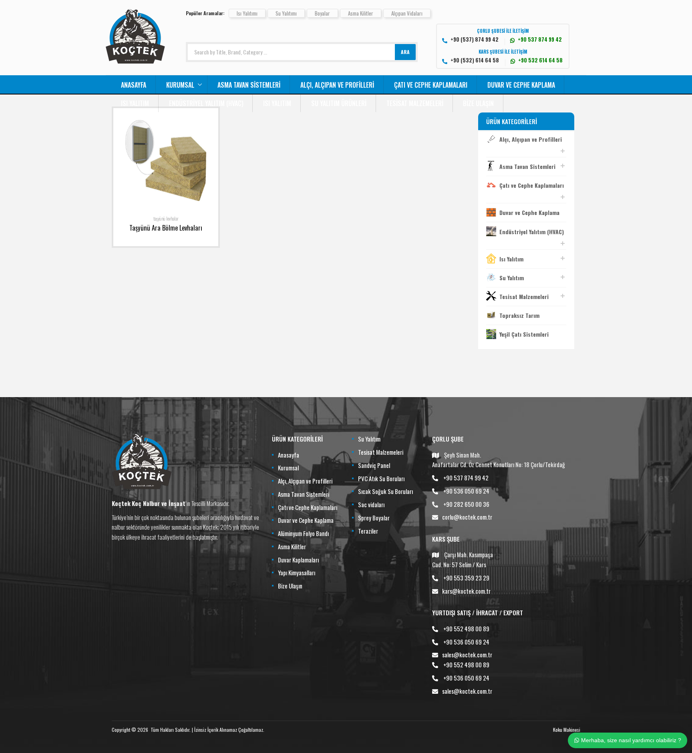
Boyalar (322, 13)
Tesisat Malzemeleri (414, 103)
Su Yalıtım (511, 277)
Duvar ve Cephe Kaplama (521, 85)
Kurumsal (180, 85)
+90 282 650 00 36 (466, 504)
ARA (405, 51)
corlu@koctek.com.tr (467, 516)
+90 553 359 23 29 (466, 577)
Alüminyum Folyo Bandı (303, 533)
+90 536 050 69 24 (466, 490)
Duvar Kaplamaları (298, 559)
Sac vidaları (371, 504)
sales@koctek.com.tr (467, 654)
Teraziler (368, 530)
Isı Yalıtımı (247, 13)
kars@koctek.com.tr (466, 590)
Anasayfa (133, 85)
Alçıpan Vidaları (406, 13)
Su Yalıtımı (286, 13)
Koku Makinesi (566, 729)
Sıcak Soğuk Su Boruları (385, 491)
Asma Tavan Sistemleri (248, 85)
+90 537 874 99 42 (466, 477)
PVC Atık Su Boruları (381, 478)
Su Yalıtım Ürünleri (338, 103)
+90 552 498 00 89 (466, 628)
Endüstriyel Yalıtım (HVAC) (206, 103)
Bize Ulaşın (478, 103)
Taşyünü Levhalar (166, 218)
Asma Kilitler (360, 13)
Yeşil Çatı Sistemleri (524, 334)
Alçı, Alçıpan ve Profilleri (337, 85)
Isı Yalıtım (135, 103)
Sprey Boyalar (374, 517)
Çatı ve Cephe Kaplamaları (430, 85)
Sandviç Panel (374, 465)
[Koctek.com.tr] (135, 60)
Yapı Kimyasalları (296, 572)
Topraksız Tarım (519, 315)
